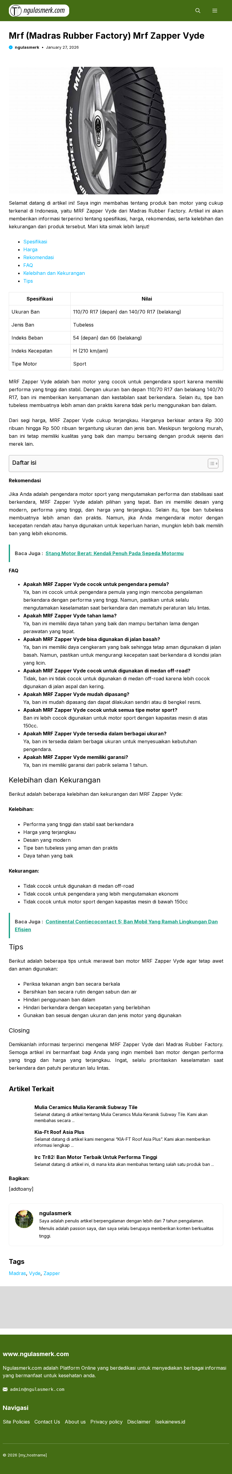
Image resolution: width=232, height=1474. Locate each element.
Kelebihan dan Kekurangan (54, 273)
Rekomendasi (38, 257)
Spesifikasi (35, 242)
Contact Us (47, 1422)
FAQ (28, 265)
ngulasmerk (27, 47)
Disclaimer (139, 1422)
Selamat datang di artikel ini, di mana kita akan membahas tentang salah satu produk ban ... (124, 1164)
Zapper (52, 1273)
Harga (30, 249)
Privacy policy (106, 1422)
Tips (28, 281)
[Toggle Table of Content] (210, 463)
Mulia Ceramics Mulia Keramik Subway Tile (85, 1107)
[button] (197, 10)
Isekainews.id (170, 1422)
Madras (17, 1273)
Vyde (34, 1273)
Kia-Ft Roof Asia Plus (59, 1132)
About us (75, 1422)
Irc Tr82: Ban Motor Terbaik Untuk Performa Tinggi (95, 1157)
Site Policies (16, 1422)
